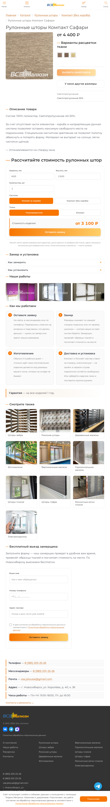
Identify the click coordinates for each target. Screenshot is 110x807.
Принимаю (93, 799)
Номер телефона (17, 590)
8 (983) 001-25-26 (44, 671)
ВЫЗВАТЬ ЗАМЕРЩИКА (76, 72)
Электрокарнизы (84, 765)
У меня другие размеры (81, 83)
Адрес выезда (16, 608)
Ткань (12, 207)
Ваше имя (14, 573)
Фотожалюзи (46, 761)
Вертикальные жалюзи (87, 742)
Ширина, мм (15, 170)
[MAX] (17, 729)
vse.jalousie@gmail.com (36, 679)
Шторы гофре (82, 756)
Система (13, 195)
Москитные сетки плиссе (89, 761)
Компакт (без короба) (77, 201)
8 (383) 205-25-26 (35, 663)
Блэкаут (80, 212)
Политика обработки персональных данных (24, 735)
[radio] (59, 55)
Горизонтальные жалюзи (89, 747)
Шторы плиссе (83, 751)
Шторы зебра (46, 747)
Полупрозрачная (34, 212)
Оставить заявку (55, 232)
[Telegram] (11, 729)
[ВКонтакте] (5, 729)
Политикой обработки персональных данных (39, 803)
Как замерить (17, 262)
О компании (10, 742)
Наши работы (10, 747)
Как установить (18, 270)
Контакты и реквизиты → (20, 702)
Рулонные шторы (48, 742)
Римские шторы (48, 751)
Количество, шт (17, 183)
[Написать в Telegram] (98, 786)
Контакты (8, 756)
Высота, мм (61, 170)
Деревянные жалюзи (50, 756)
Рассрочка (9, 751)
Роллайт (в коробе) (31, 201)
